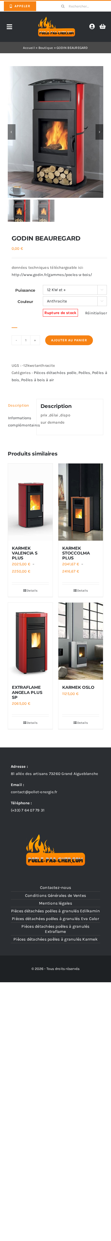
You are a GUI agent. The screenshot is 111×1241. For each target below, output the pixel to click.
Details (32, 590)
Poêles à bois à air (37, 380)
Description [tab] (18, 405)
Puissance (25, 290)
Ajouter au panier (69, 340)
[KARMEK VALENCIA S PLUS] (30, 502)
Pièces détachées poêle (55, 372)
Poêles (84, 372)
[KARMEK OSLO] (80, 641)
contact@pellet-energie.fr (34, 792)
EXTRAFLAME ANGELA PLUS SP (27, 692)
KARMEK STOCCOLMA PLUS (76, 553)
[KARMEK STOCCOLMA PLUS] (80, 502)
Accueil (29, 48)
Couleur (25, 301)
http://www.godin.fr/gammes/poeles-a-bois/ (52, 274)
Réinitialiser (96, 313)
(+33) (27, 810)
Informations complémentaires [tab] (20, 421)
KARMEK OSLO (78, 687)
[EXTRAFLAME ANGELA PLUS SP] (30, 641)
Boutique (45, 48)
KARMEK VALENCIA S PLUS (24, 553)
